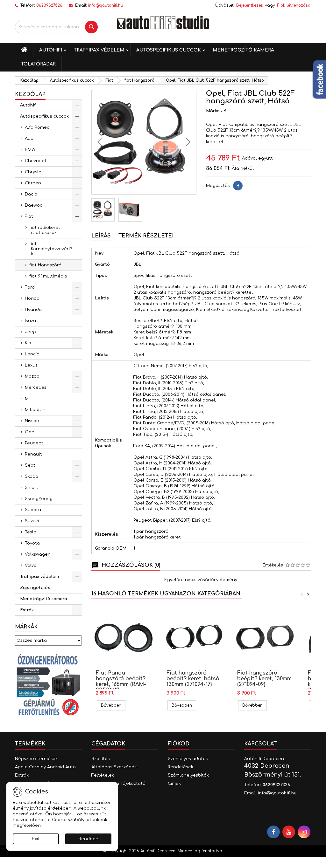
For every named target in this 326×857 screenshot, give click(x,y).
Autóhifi (50, 50)
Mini (29, 398)
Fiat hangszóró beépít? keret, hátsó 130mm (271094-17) (193, 678)
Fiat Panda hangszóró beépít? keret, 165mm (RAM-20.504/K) (121, 681)
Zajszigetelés (35, 588)
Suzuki (32, 521)
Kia (28, 343)
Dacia (31, 194)
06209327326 (49, 5)
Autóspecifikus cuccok (168, 50)
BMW (30, 149)
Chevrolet (35, 161)
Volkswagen (38, 554)
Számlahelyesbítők (188, 775)
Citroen (33, 183)
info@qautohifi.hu (105, 5)
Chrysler (34, 172)
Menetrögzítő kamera (243, 50)
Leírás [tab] (101, 236)
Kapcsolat (260, 744)
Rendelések (180, 767)
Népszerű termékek (36, 759)
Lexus (31, 365)
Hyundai (34, 309)
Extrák (27, 610)
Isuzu (30, 321)
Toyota (32, 543)
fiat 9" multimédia (48, 276)
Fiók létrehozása (293, 5)
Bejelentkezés (249, 5)
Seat (30, 465)
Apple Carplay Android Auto (45, 767)
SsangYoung (39, 499)
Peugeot (34, 443)
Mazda (32, 376)
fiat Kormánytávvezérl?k (50, 249)
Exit (36, 839)
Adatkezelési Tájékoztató (118, 783)
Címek (174, 783)
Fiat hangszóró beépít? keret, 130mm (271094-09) (264, 678)
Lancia (32, 354)
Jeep (30, 332)
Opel (30, 432)
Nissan (32, 421)
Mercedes (35, 387)
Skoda (31, 476)
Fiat (29, 216)
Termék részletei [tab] (146, 236)
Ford (30, 287)
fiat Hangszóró (45, 265)
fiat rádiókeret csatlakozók (44, 230)
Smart (31, 487)
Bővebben (113, 705)
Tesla (30, 532)
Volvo (31, 565)
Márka (213, 111)
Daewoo (34, 205)
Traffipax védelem (99, 50)
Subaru (33, 510)
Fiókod (178, 744)
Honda (32, 298)
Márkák (26, 627)
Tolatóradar (38, 64)
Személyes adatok (188, 759)
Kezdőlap (30, 94)
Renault (33, 454)
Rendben (88, 839)
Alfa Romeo (37, 127)
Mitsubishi (35, 410)
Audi (29, 138)
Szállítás (100, 759)
